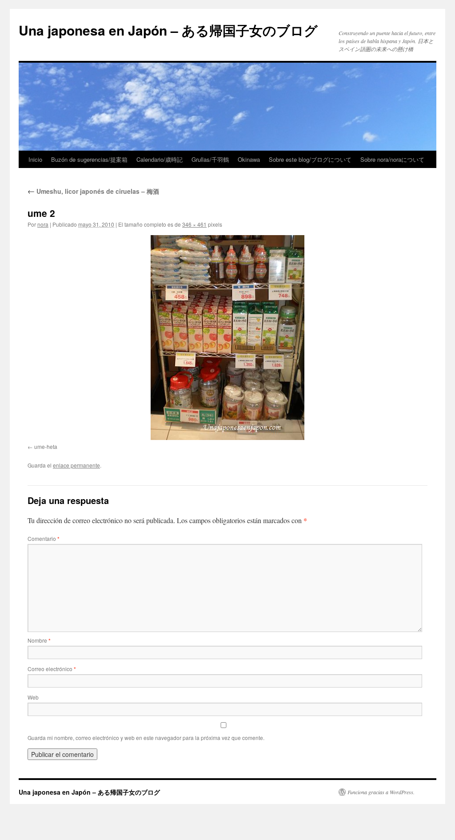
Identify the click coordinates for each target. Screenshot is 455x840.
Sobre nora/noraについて (392, 159)
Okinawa (249, 159)
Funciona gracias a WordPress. (381, 792)
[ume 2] (227, 337)
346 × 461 (194, 224)
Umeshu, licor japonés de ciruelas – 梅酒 (93, 191)
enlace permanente (76, 465)
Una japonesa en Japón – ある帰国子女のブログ (168, 30)
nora (42, 224)
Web (33, 697)
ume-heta (45, 446)
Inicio (35, 159)
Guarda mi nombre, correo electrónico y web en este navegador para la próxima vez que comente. (146, 737)
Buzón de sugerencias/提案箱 (89, 159)
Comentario (44, 538)
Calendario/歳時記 (159, 159)
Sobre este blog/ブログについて (310, 159)
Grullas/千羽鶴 (210, 159)
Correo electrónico (52, 668)
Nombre (39, 640)
